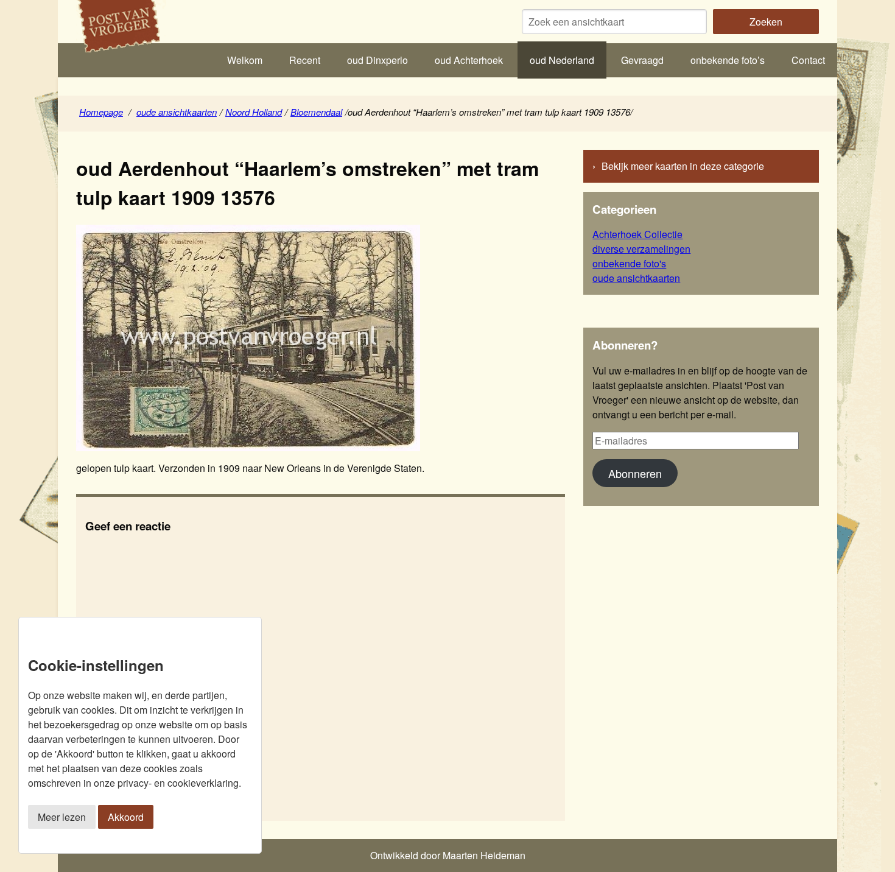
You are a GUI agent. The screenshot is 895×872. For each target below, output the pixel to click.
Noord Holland (253, 111)
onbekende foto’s (727, 60)
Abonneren (635, 473)
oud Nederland (562, 60)
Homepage (101, 111)
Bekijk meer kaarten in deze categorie (683, 166)
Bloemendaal (316, 111)
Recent (304, 60)
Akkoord (126, 817)
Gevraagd (642, 60)
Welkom (244, 60)
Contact (808, 60)
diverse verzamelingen (641, 249)
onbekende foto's (629, 263)
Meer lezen (62, 817)
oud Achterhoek (469, 60)
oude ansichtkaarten (176, 111)
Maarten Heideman (484, 855)
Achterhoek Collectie (637, 234)
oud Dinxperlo (377, 60)
